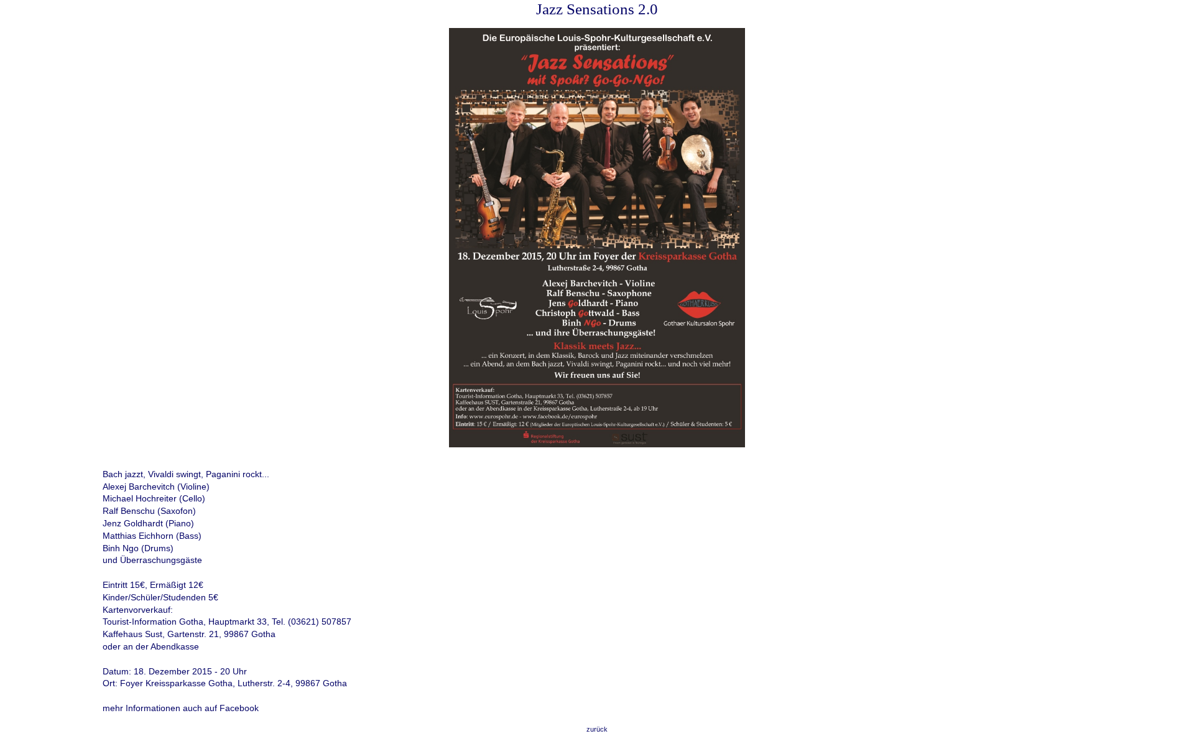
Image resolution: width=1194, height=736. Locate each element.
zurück (597, 729)
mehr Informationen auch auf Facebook (181, 708)
